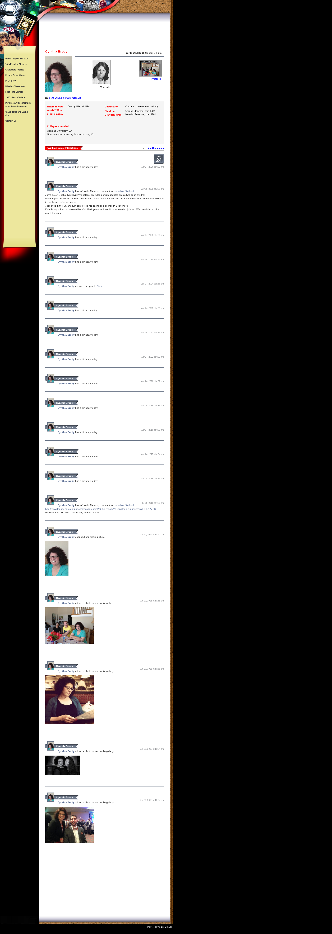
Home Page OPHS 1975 (17, 59)
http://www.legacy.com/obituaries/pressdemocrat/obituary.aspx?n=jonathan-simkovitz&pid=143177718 (100, 509)
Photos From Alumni (15, 75)
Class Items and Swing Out (16, 114)
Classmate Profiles (14, 70)
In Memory (10, 81)
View (99, 286)
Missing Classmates (15, 86)
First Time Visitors (14, 92)
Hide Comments (155, 148)
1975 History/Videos (15, 97)
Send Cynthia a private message (65, 98)
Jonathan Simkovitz (125, 191)
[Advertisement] (19, 181)
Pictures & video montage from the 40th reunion (18, 105)
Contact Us (10, 121)
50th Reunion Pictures (16, 64)
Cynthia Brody (64, 161)
